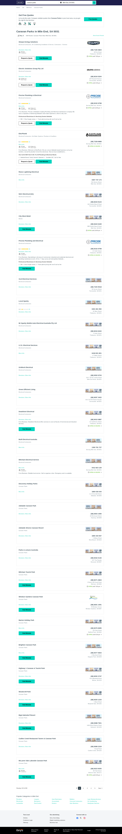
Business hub (54, 822)
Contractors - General (60, 44)
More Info (28, 50)
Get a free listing (54, 818)
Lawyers (36, 799)
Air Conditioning (92, 801)
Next (99, 788)
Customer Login (28, 820)
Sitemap (25, 822)
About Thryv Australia (34, 830)
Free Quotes (93, 19)
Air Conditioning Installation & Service (43, 44)
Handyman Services (93, 803)
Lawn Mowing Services (94, 799)
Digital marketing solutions (57, 820)
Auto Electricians (57, 799)
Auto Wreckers (74, 803)
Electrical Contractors (25, 44)
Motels (21, 218)
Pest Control (37, 803)
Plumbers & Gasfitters (50, 136)
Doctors (54, 803)
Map (21, 35)
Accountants (55, 801)
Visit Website (43, 58)
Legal (88, 830)
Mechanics (37, 801)
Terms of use (56, 830)
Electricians (19, 801)
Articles (25, 818)
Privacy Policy (46, 830)
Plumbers (19, 799)
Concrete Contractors (76, 801)
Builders (72, 799)
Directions (21, 50)
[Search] (94, 2)
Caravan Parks (23, 486)
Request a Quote (26, 58)
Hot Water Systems (37, 136)
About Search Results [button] (98, 35)
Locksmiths (19, 803)
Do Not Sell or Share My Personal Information (73, 830)
